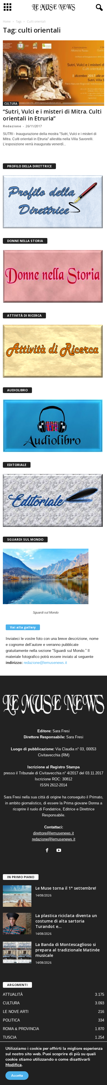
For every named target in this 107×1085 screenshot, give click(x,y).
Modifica (13, 1064)
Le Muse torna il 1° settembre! (65, 888)
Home (7, 21)
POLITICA (11, 1020)
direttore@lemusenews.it (53, 833)
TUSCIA (10, 1037)
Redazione (12, 126)
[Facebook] (48, 851)
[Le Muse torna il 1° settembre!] (17, 896)
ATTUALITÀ (13, 994)
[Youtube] (59, 851)
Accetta (17, 1075)
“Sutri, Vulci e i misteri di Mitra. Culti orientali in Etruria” (52, 115)
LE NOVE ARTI (16, 1011)
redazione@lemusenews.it (45, 662)
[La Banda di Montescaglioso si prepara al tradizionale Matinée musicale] (17, 952)
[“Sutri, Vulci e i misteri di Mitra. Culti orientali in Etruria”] (53, 73)
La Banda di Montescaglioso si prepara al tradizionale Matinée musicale (67, 950)
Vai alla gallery (23, 627)
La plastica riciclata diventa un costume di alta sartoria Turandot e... (66, 921)
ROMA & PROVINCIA (21, 1029)
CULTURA (10, 104)
